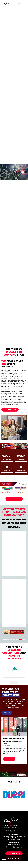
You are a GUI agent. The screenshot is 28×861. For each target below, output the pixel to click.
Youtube (18, 847)
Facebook (6, 847)
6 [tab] (20, 639)
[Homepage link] (9, 3)
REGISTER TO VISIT (14, 858)
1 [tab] (4, 639)
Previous (12, 682)
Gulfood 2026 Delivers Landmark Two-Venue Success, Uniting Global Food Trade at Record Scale (14, 740)
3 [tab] (11, 639)
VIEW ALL (7, 713)
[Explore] (24, 3)
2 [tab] (7, 639)
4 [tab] (14, 639)
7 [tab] (23, 639)
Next (16, 682)
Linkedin (14, 847)
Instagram (10, 847)
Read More (9, 759)
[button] (10, 767)
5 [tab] (17, 639)
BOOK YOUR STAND (10, 409)
